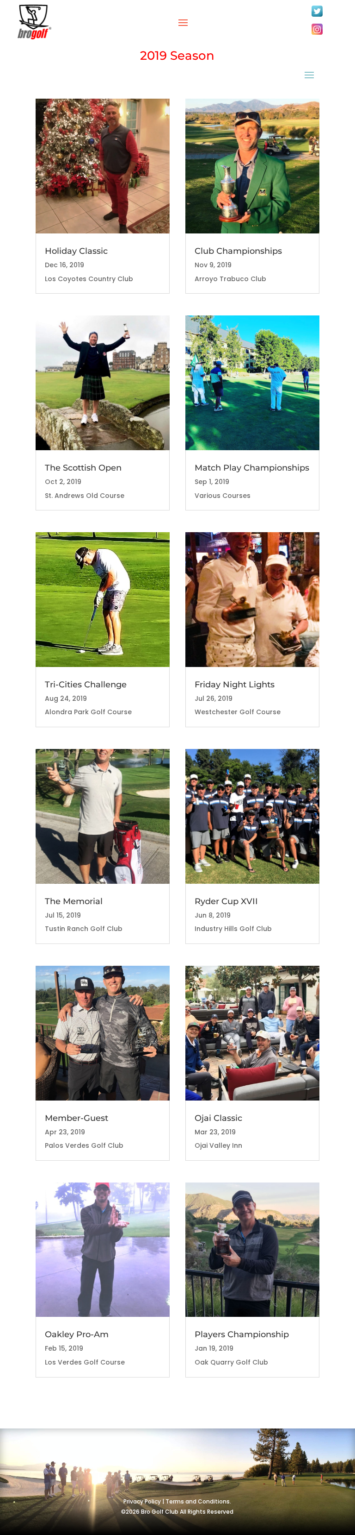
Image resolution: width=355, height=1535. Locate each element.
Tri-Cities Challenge (86, 684)
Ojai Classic (218, 1118)
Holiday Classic (76, 251)
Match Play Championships (252, 468)
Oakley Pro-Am (77, 1334)
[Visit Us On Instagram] (316, 34)
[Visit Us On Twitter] (316, 16)
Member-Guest (76, 1118)
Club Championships (238, 251)
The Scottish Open (83, 468)
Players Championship (242, 1334)
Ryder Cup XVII (226, 901)
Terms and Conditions (197, 1501)
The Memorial (74, 901)
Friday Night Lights (235, 684)
